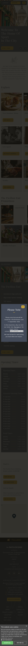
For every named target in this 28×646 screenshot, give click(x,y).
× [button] (26, 626)
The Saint (17, 327)
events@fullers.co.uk (16, 331)
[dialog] (14, 635)
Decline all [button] (20, 642)
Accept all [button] (7, 642)
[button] (14, 640)
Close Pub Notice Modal (23, 306)
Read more (10, 638)
